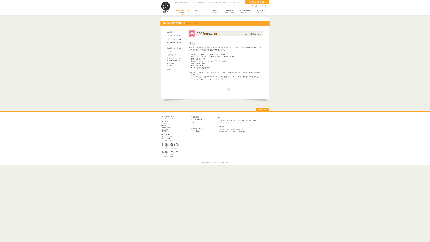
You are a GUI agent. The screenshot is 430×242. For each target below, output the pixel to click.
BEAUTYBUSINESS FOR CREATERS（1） (175, 65)
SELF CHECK (167, 139)
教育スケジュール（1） (174, 39)
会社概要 (196, 117)
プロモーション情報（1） (175, 35)
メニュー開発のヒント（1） (174, 43)
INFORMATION (182, 12)
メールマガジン (254, 6)
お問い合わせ (197, 119)
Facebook (265, 6)
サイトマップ (197, 122)
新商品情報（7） (172, 32)
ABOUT (198, 12)
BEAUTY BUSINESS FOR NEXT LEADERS (170, 145)
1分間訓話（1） (172, 55)
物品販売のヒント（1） (174, 48)
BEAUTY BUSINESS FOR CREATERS (170, 153)
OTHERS (261, 12)
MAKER (229, 12)
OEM (214, 12)
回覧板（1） (171, 51)
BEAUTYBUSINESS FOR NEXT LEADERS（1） (175, 59)
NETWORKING (245, 12)
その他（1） (171, 69)
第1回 (192, 43)
